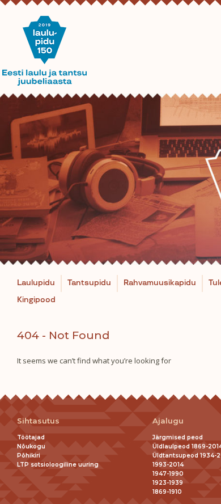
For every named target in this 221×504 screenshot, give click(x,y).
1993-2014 (168, 464)
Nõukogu (31, 446)
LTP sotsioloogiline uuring (58, 464)
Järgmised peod (177, 437)
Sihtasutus (38, 421)
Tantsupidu (89, 282)
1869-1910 (167, 491)
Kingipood (36, 299)
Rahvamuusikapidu (160, 282)
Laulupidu (36, 282)
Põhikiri (28, 455)
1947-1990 (168, 473)
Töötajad (31, 437)
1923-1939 (167, 482)
